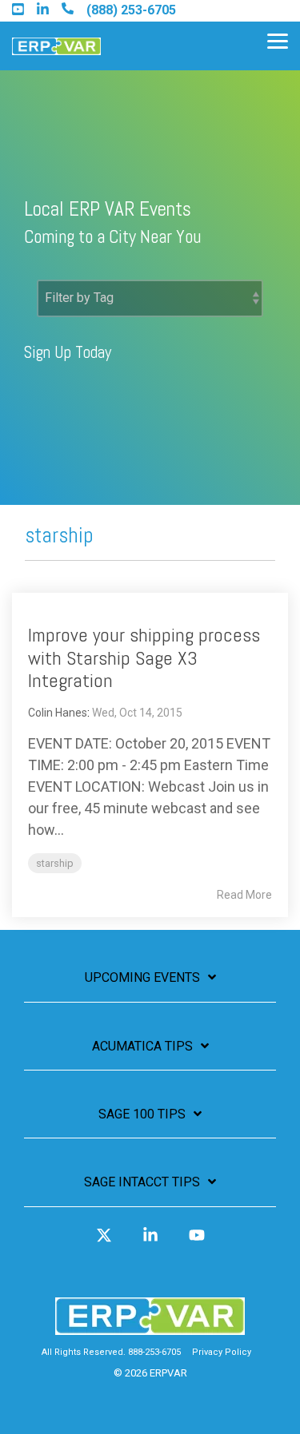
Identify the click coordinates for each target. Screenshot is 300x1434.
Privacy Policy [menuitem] (221, 1352)
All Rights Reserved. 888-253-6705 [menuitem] (111, 1352)
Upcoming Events (142, 977)
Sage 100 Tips (142, 1114)
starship (55, 863)
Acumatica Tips (142, 1046)
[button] (277, 40)
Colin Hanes (57, 712)
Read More (244, 894)
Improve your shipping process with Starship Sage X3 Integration (144, 657)
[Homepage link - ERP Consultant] (150, 1326)
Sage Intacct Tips (142, 1182)
